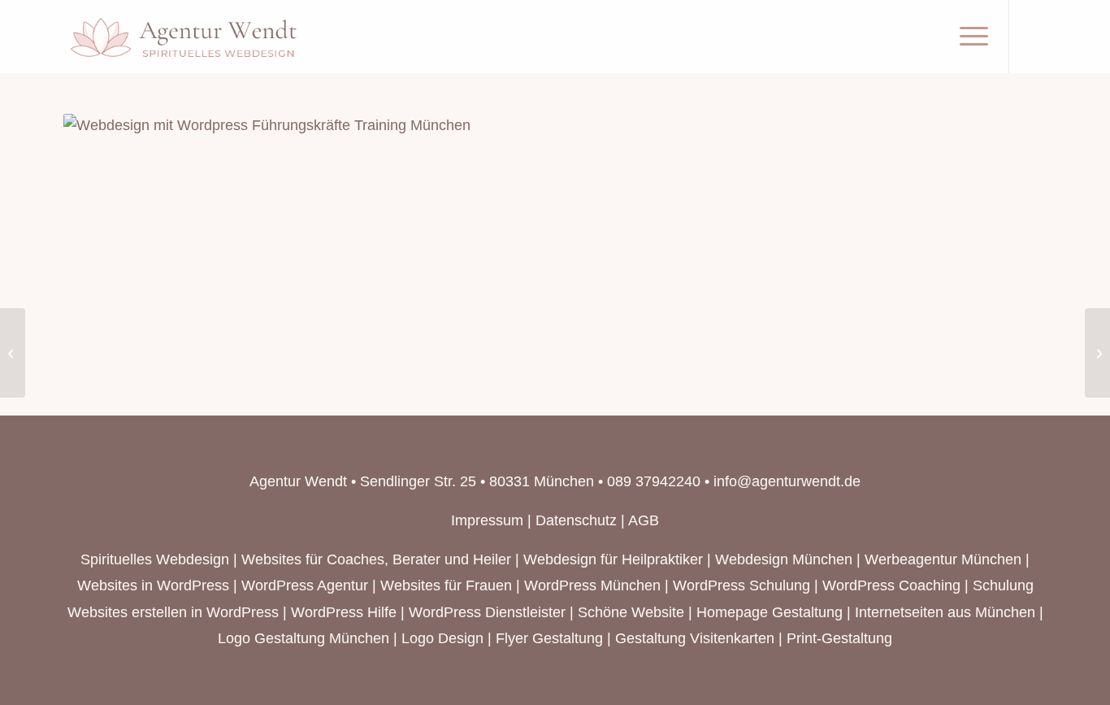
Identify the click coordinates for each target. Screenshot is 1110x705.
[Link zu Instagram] (1034, 36)
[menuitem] (968, 36)
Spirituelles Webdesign (154, 559)
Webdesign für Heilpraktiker (613, 559)
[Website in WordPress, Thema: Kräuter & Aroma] (1097, 353)
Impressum (487, 520)
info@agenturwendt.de (787, 481)
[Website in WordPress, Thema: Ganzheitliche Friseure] (12, 353)
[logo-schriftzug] (184, 36)
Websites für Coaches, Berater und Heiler (376, 559)
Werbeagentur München (943, 559)
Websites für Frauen (446, 585)
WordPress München (592, 585)
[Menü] (968, 36)
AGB (643, 520)
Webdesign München (783, 559)
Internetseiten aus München (945, 612)
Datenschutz (576, 520)
